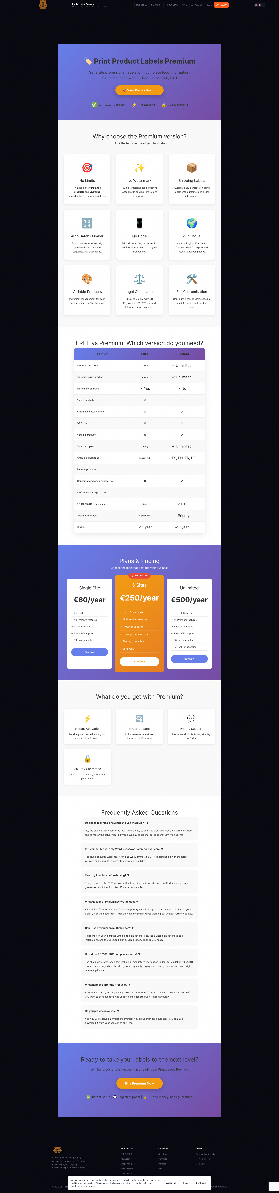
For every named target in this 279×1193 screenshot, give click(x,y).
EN (258, 5)
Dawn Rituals (127, 1173)
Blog (209, 5)
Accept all (171, 1183)
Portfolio (162, 1164)
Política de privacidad (206, 1154)
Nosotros (141, 5)
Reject (186, 1183)
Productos (172, 5)
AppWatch (197, 5)
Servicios (156, 5)
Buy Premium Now (139, 1083)
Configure (201, 1183)
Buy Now (90, 652)
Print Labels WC (128, 1169)
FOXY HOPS (126, 1154)
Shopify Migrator (128, 1164)
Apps (184, 5)
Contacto (221, 5)
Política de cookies (204, 1159)
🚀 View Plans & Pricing (139, 90)
